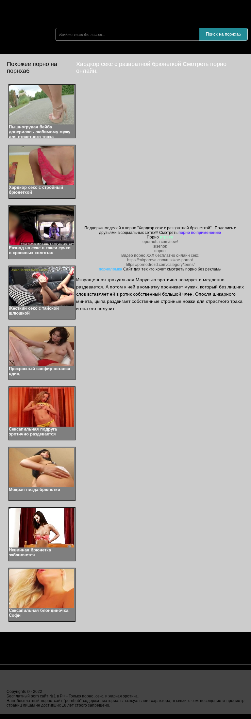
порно (160, 251)
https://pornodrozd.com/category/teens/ (160, 264)
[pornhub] (39, 50)
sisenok (160, 246)
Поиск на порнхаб (223, 34)
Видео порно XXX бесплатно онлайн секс (160, 255)
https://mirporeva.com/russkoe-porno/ (160, 260)
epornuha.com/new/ (160, 241)
